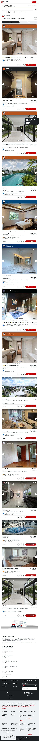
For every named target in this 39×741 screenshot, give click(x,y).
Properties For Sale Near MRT (14, 726)
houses (19, 706)
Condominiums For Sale (23, 719)
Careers (3, 687)
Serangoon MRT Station (13, 666)
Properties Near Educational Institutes (22, 724)
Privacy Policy (23, 737)
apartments (4, 706)
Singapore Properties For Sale (23, 714)
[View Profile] (8, 26)
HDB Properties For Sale (23, 716)
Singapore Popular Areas (31, 724)
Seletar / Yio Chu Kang (6, 661)
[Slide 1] (17, 53)
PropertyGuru (4, 711)
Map (29, 22)
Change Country (25, 683)
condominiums (32, 705)
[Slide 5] (20, 53)
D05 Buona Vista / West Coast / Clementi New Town (32, 729)
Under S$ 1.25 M (5, 651)
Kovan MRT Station (6, 666)
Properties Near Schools (22, 730)
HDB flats (7, 706)
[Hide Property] (33, 30)
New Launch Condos (5, 728)
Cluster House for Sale (9, 5)
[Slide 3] (18, 96)
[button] (3, 16)
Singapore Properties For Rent (32, 714)
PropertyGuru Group (5, 683)
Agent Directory (13, 715)
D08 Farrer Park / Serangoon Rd (31, 733)
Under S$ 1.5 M (11, 651)
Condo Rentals (30, 716)
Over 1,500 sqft (5, 671)
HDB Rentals (30, 715)
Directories (13, 711)
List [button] (11, 22)
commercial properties (25, 706)
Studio (4, 656)
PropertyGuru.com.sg (5, 701)
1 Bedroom (7, 656)
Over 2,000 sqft (10, 671)
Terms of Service (17, 737)
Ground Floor (5, 676)
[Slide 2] (17, 96)
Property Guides (4, 714)
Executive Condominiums (13, 706)
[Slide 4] (19, 96)
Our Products (4, 686)
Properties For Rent (31, 711)
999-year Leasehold (9, 647)
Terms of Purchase (29, 737)
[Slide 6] (21, 96)
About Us (3, 685)
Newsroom (14, 685)
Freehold (4, 647)
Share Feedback (14, 686)
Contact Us (14, 683)
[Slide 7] (22, 318)
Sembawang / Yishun (14, 661)
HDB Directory (13, 714)
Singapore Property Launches (5, 726)
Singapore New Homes (4, 724)
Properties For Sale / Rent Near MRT (14, 724)
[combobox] (18, 9)
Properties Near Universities (22, 728)
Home (3, 5)
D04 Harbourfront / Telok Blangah (31, 726)
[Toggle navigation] (38, 2)
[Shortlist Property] (35, 30)
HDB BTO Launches (5, 715)
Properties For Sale (23, 711)
